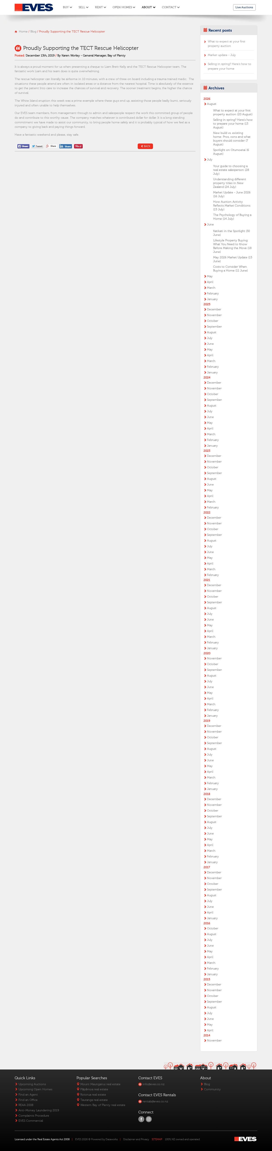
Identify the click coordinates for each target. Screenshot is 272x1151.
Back (147, 146)
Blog (33, 31)
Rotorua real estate (92, 1094)
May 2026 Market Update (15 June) (232, 259)
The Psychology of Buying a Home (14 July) (232, 217)
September (214, 326)
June (210, 224)
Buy (66, 7)
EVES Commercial (30, 1121)
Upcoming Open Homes (35, 1089)
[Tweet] (37, 146)
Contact (169, 7)
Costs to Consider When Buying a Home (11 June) (230, 268)
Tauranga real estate (93, 1100)
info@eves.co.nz (153, 1084)
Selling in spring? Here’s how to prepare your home (229, 66)
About (147, 7)
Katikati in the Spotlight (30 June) (231, 233)
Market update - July (222, 55)
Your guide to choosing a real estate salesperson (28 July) (231, 170)
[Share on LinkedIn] (66, 146)
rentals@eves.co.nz (155, 1101)
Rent (99, 7)
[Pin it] (78, 146)
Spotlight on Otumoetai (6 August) (231, 152)
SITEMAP (157, 1139)
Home (23, 31)
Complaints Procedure (33, 1115)
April (210, 282)
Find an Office (28, 1100)
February (213, 293)
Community (212, 1089)
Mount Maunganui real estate (99, 1084)
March (211, 288)
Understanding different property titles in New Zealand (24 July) (229, 183)
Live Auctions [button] (244, 7)
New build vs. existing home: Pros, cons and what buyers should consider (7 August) (232, 138)
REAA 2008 (25, 1105)
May (210, 276)
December (214, 309)
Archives (216, 88)
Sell (82, 7)
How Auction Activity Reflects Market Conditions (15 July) (231, 205)
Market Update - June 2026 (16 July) (232, 194)
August (211, 104)
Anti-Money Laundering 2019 (38, 1110)
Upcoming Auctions (32, 1084)
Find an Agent (28, 1094)
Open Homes (122, 7)
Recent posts (220, 30)
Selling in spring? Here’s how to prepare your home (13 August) (233, 123)
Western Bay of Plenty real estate (102, 1105)
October (212, 321)
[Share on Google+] (51, 146)
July (209, 159)
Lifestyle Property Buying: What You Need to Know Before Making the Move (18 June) (232, 246)
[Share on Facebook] (24, 146)
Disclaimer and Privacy (136, 1139)
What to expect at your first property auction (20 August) (232, 112)
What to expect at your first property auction (226, 44)
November (214, 315)
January (212, 299)
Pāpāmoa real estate (93, 1089)
